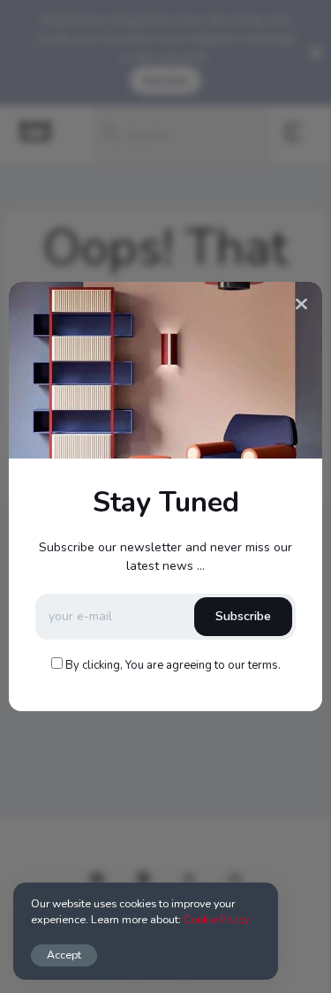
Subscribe (243, 616)
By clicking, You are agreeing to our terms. (173, 665)
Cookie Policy (216, 919)
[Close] (301, 305)
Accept (64, 954)
